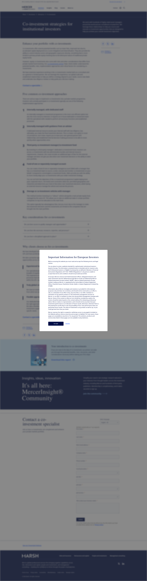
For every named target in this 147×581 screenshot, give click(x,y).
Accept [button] (56, 324)
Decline (67, 323)
